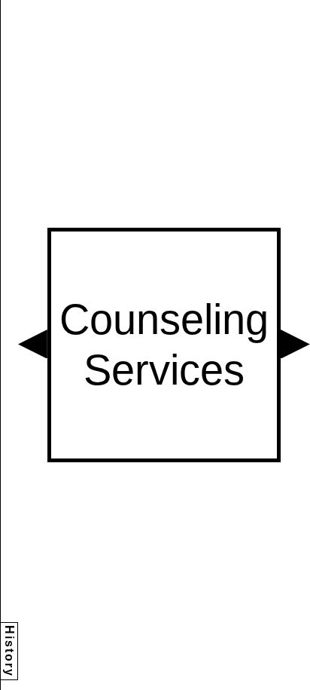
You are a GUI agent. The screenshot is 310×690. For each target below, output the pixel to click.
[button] (32, 344)
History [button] (9, 651)
